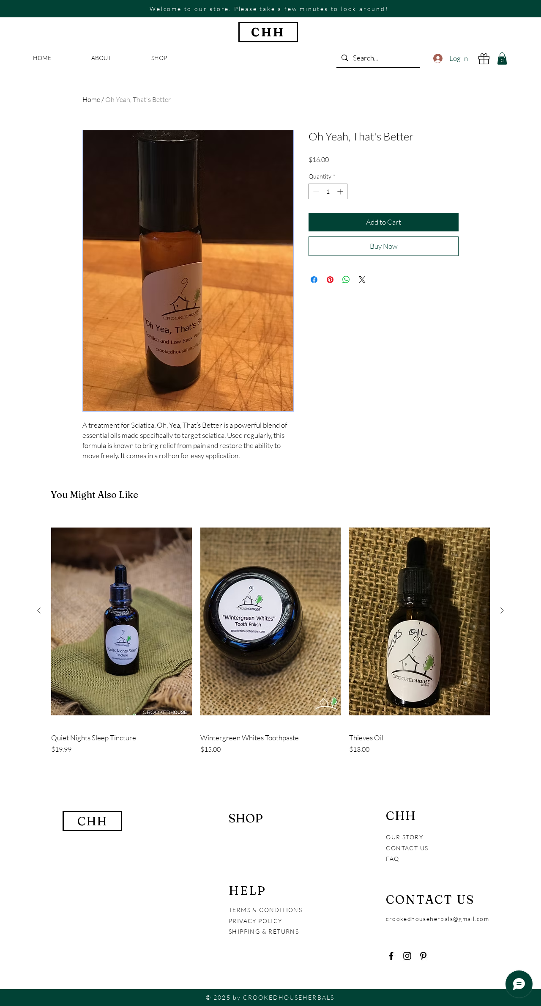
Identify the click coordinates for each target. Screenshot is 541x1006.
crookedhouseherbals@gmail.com (437, 918)
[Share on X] (362, 280)
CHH (92, 821)
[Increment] (341, 191)
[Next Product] (502, 610)
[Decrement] (315, 191)
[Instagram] (407, 956)
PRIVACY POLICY (256, 920)
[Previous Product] (39, 610)
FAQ (392, 858)
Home (91, 99)
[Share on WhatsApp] (346, 280)
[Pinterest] (423, 956)
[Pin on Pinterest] (330, 280)
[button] (502, 58)
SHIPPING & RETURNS (264, 931)
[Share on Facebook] (314, 280)
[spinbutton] (328, 191)
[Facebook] (391, 956)
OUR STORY (404, 837)
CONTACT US (407, 848)
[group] (270, 636)
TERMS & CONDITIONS (265, 909)
